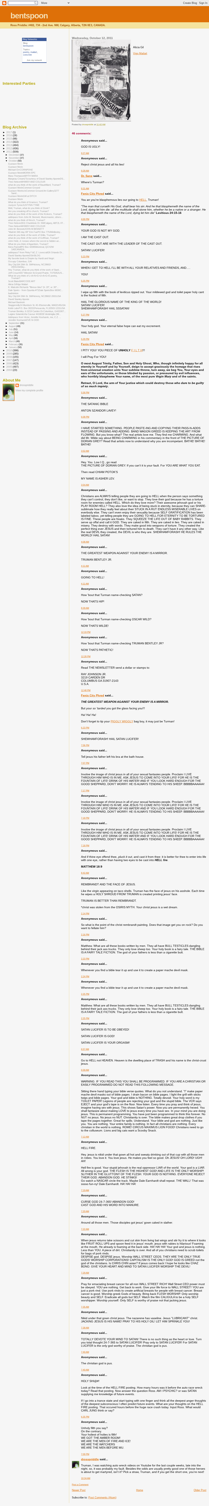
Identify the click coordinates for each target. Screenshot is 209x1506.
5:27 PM (85, 314)
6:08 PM (85, 417)
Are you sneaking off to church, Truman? (28, 211)
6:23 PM (85, 727)
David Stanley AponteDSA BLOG (24, 255)
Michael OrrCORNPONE (20, 169)
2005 (9, 366)
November (14, 158)
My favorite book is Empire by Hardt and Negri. (31, 258)
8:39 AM (85, 608)
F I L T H (136, 350)
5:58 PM (85, 392)
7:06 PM (85, 745)
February (14, 344)
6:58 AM (85, 1070)
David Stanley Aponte (18, 299)
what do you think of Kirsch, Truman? (26, 220)
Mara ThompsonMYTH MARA (23, 176)
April (11, 338)
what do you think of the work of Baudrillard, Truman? (34, 185)
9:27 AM (85, 153)
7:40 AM (85, 1352)
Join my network (34, 60)
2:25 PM (85, 994)
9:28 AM (85, 171)
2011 (9, 151)
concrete (27, 55)
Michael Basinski (16, 302)
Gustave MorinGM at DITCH (22, 196)
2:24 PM (85, 976)
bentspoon (29, 15)
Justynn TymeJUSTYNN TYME (23, 205)
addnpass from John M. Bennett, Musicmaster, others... (35, 217)
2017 (9, 132)
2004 (9, 370)
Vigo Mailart (140, 53)
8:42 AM (85, 873)
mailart (33, 52)
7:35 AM (85, 1307)
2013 (9, 145)
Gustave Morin (15, 164)
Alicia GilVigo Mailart (18, 284)
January (13, 347)
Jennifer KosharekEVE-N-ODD (23, 320)
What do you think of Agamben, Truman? (28, 244)
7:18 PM (85, 818)
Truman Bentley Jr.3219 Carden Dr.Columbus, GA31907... (37, 311)
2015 (9, 138)
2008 (9, 357)
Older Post (200, 1490)
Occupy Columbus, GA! (20, 261)
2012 (9, 148)
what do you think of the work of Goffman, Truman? (33, 238)
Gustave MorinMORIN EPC (22, 173)
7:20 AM (85, 1211)
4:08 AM (85, 542)
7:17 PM (85, 790)
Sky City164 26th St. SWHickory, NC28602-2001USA (34, 296)
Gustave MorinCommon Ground (24, 187)
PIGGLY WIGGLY (122, 721)
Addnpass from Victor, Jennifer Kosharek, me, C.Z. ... (34, 317)
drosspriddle (90, 1459)
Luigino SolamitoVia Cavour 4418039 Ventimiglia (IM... (34, 314)
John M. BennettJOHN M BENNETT (26, 229)
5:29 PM (85, 339)
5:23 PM (85, 256)
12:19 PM (85, 632)
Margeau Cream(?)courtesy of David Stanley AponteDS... (36, 178)
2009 (9, 353)
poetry (26, 52)
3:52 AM (85, 451)
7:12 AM (85, 1137)
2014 (9, 142)
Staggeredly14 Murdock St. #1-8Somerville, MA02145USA (37, 305)
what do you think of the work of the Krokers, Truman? (35, 214)
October (13, 161)
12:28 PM (85, 656)
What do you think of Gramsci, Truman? (28, 202)
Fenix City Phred (92, 193)
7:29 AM (85, 1273)
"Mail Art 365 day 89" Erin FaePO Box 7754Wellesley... (35, 232)
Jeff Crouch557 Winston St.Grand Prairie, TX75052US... (36, 273)
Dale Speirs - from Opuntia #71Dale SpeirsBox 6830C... (35, 290)
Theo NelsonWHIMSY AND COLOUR (26, 182)
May (11, 335)
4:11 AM (85, 566)
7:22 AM (85, 1229)
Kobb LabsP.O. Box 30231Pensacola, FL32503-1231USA (36, 308)
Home (139, 1490)
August (12, 326)
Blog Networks (30, 39)
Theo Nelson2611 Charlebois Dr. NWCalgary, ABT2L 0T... (36, 223)
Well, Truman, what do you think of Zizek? (29, 208)
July (11, 329)
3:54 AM (85, 485)
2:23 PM (85, 958)
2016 (9, 135)
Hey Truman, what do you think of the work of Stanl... (34, 270)
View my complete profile (29, 390)
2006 (9, 363)
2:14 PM (85, 913)
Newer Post (79, 1490)
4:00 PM (85, 219)
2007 (9, 360)
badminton (13, 293)
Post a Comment (80, 1484)
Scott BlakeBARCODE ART (21, 281)
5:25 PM (85, 281)
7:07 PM (85, 763)
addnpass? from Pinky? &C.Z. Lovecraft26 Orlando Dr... (36, 252)
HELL (142, 199)
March (12, 341)
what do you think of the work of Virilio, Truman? (32, 235)
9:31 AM (85, 188)
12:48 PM (85, 690)
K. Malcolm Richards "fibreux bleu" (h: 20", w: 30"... (33, 287)
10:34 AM (85, 1478)
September (14, 323)
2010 (9, 350)
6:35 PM (85, 1417)
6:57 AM (85, 1049)
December (14, 155)
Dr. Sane (86, 175)
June (11, 332)
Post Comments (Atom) (102, 1497)
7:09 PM (85, 1454)
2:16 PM (85, 934)
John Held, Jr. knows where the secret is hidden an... (34, 241)
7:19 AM (85, 1190)
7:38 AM (85, 1327)
